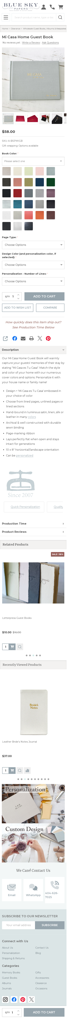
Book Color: (10, 153)
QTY (7, 297)
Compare (50, 307)
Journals (7, 988)
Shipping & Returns (13, 958)
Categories (10, 966)
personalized (24, 455)
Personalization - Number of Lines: (25, 273)
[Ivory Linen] (9, 749)
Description (10, 349)
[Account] (43, 7)
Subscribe (50, 925)
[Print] (31, 338)
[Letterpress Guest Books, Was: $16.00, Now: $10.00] (33, 583)
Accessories (42, 977)
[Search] (60, 17)
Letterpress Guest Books (16, 617)
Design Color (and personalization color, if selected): (29, 255)
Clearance (41, 983)
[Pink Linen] (19, 749)
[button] (33, 803)
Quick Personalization (25, 506)
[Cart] (60, 7)
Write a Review (31, 42)
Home (5, 28)
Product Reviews (14, 531)
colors (32, 416)
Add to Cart (44, 296)
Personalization (11, 953)
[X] (40, 338)
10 (48, 779)
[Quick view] (19, 646)
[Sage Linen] (14, 749)
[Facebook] (14, 338)
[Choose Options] (12, 646)
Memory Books (11, 972)
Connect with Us (15, 941)
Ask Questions (50, 42)
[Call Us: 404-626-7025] (52, 7)
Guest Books (9, 977)
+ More (31, 749)
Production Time (14, 523)
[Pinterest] (48, 338)
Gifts (38, 972)
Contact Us (41, 947)
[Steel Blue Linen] (24, 749)
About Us (7, 947)
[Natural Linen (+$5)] (4, 749)
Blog (38, 953)
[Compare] (27, 770)
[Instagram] (5, 999)
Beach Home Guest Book (17, 741)
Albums (6, 983)
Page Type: (10, 237)
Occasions (41, 988)
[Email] (23, 338)
